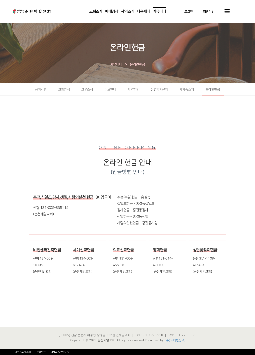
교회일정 (64, 89)
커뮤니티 (159, 11)
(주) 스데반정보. (175, 340)
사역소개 (127, 11)
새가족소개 (186, 89)
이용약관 (41, 352)
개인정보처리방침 (23, 352)
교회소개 (95, 11)
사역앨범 (133, 89)
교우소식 (87, 89)
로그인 (188, 11)
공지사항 (41, 89)
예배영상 (111, 11)
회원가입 (209, 11)
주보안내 (110, 89)
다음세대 (143, 11)
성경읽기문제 (159, 89)
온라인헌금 (137, 65)
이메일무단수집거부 (60, 352)
